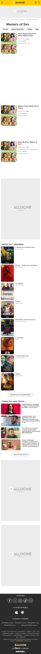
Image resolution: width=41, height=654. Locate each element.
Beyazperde (31, 622)
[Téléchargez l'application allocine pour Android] (23, 612)
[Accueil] (19, 2)
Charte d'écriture (17, 635)
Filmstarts (5, 622)
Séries (8, 19)
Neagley (17, 374)
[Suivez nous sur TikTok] (25, 601)
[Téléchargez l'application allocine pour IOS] (17, 612)
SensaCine (18, 622)
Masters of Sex (17, 24)
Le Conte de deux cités (22, 356)
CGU (34, 631)
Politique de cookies (8, 633)
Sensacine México (27, 625)
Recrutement (21, 631)
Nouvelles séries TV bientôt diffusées (20, 394)
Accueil (3, 19)
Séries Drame (29, 19)
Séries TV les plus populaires (17, 19)
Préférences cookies (20, 633)
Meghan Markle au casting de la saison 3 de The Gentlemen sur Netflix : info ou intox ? (30, 406)
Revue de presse (7, 635)
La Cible (17, 301)
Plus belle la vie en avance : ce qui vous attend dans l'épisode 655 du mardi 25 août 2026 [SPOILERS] (31, 430)
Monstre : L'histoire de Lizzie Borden (26, 265)
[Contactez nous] (31, 601)
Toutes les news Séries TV (20, 454)
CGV (38, 631)
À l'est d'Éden (19, 338)
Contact (4, 631)
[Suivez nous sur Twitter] (15, 601)
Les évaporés (19, 283)
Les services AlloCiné (29, 635)
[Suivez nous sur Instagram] (20, 601)
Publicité (29, 631)
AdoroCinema (8, 625)
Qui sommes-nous (12, 631)
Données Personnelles (33, 633)
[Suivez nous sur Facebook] (10, 601)
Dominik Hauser (33, 149)
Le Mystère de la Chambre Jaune (25, 247)
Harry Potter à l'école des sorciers (25, 319)
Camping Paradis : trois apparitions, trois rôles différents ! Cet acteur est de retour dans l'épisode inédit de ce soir (31, 419)
